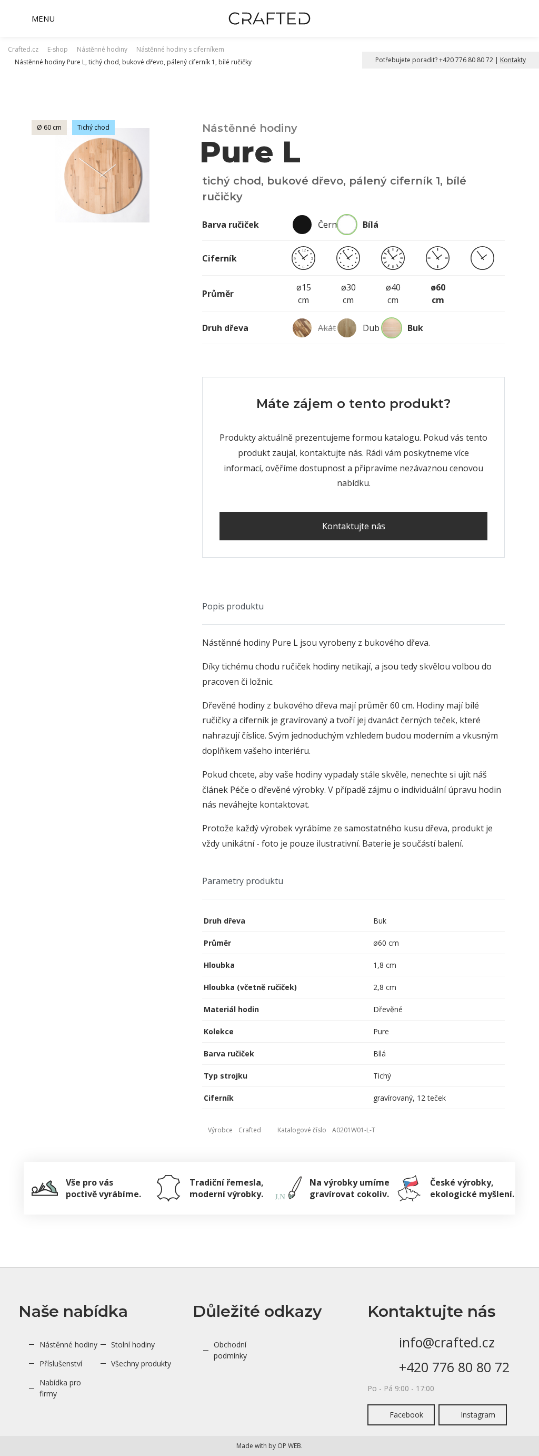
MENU (43, 18)
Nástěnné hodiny (68, 1344)
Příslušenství (60, 1363)
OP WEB (289, 1445)
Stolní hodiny (133, 1344)
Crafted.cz (23, 49)
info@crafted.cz (447, 1342)
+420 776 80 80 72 (454, 1367)
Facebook (406, 1415)
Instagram (478, 1415)
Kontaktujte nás (353, 526)
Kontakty (513, 59)
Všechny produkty (141, 1363)
